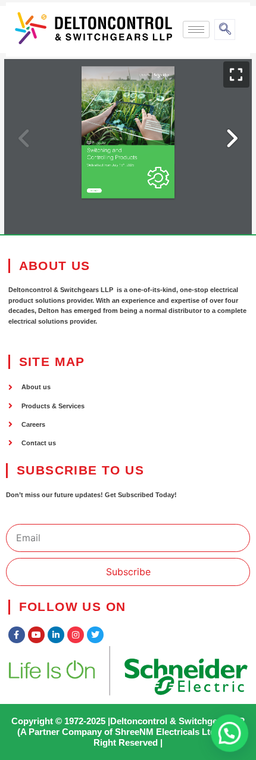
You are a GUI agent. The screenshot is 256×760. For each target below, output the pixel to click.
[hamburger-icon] (196, 29)
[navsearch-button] (224, 29)
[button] (229, 732)
